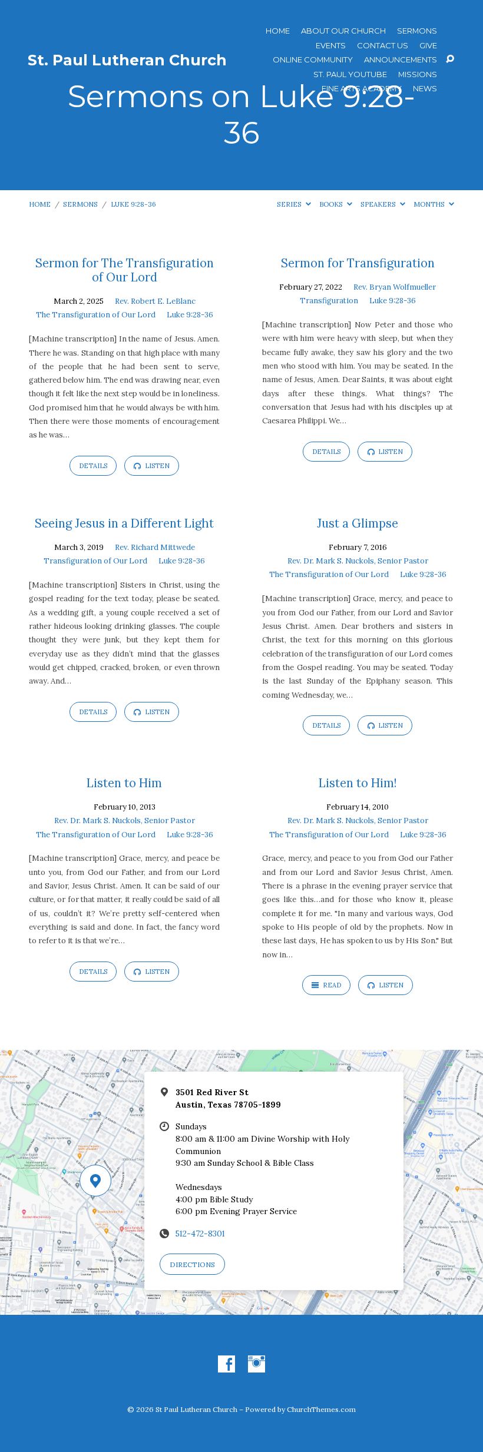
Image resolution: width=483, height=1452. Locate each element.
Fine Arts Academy (362, 88)
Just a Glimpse (357, 523)
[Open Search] (450, 59)
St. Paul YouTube (350, 74)
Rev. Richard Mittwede (155, 547)
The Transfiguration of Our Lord (96, 315)
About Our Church (343, 31)
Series (290, 204)
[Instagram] (256, 1364)
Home (278, 31)
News (425, 88)
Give (428, 45)
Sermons (417, 31)
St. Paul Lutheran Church (127, 60)
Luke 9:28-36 (133, 204)
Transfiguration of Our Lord (95, 561)
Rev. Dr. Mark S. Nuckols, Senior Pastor (357, 561)
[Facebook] (226, 1364)
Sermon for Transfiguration (358, 263)
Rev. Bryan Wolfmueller (394, 287)
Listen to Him (124, 783)
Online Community (313, 60)
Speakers (379, 204)
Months (429, 204)
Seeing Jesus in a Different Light (124, 523)
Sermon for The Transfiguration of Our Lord (124, 270)
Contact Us (382, 45)
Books (332, 204)
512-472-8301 (200, 1233)
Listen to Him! (358, 783)
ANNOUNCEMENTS (400, 60)
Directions (192, 1264)
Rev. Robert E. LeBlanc (155, 301)
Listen (156, 466)
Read (331, 985)
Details (93, 466)
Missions (417, 74)
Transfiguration (329, 301)
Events (331, 45)
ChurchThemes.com (321, 1409)
